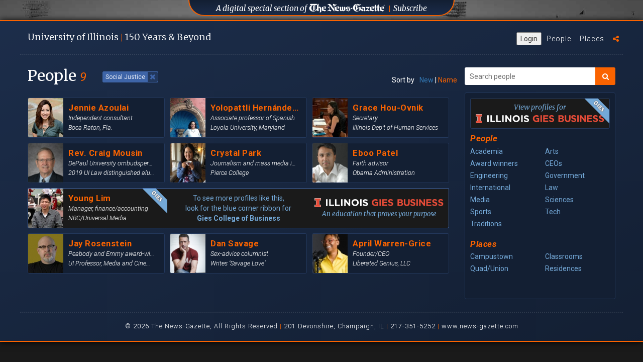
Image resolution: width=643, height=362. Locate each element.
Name (447, 80)
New (426, 80)
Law (551, 188)
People (559, 39)
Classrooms (564, 256)
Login (529, 39)
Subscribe (410, 8)
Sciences (559, 200)
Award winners (494, 163)
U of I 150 (119, 37)
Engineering (489, 175)
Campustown (491, 256)
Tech (553, 212)
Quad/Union (489, 268)
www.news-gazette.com (480, 326)
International (490, 188)
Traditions (486, 224)
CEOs (553, 163)
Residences (563, 268)
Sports (480, 212)
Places (592, 39)
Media (480, 200)
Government (565, 175)
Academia (486, 151)
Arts (552, 151)
